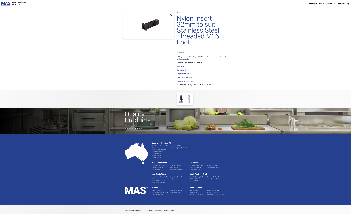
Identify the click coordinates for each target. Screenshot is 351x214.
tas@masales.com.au (213, 167)
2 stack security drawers (185, 77)
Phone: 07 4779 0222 (176, 165)
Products (313, 4)
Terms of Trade (158, 210)
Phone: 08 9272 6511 (213, 190)
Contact (341, 4)
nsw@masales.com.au (176, 179)
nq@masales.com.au (176, 169)
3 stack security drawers (185, 81)
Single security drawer (184, 74)
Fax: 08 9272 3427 (212, 192)
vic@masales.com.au (176, 192)
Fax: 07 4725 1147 (175, 167)
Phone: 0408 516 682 (213, 177)
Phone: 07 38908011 (213, 165)
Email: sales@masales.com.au (179, 148)
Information (331, 4)
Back (178, 13)
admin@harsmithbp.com (214, 179)
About (321, 4)
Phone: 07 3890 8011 (176, 146)
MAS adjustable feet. (183, 59)
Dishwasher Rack (182, 70)
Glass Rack (180, 66)
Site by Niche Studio (169, 210)
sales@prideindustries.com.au (216, 194)
